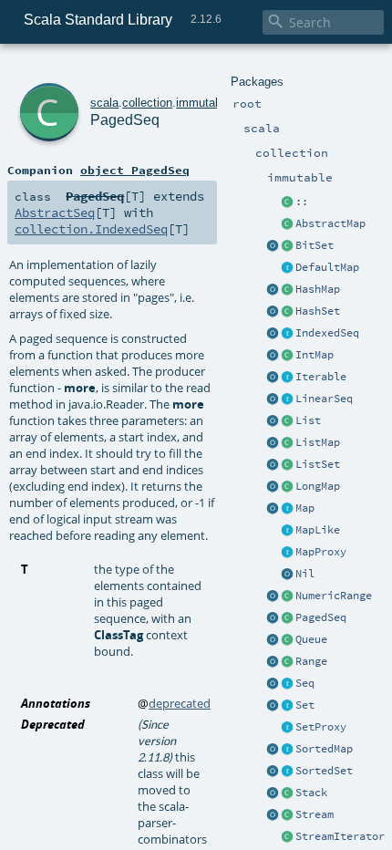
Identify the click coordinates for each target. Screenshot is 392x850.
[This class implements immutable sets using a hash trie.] (287, 312)
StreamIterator (340, 836)
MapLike (317, 529)
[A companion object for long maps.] (272, 487)
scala (104, 102)
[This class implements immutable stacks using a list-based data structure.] (287, 793)
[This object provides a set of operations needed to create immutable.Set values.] (272, 706)
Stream (314, 814)
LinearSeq (324, 398)
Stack (311, 792)
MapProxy (320, 551)
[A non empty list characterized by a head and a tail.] (287, 202)
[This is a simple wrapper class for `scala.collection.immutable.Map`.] (287, 552)
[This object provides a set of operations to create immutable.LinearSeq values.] (272, 399)
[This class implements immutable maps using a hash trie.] (287, 290)
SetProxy (320, 726)
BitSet (314, 245)
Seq (305, 683)
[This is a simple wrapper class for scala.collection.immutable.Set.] (287, 727)
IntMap (314, 354)
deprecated (180, 703)
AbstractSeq (55, 212)
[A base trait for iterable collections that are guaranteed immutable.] (287, 377)
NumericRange (333, 595)
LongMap (317, 486)
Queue (311, 639)
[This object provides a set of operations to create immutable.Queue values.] (272, 640)
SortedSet (324, 770)
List (308, 420)
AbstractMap (330, 223)
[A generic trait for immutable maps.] (287, 509)
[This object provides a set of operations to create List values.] (272, 421)
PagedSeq (320, 617)
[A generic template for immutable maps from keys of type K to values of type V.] (287, 530)
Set (305, 705)
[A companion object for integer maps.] (272, 355)
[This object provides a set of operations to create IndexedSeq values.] (272, 334)
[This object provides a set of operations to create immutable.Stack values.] (272, 793)
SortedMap (324, 748)
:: (301, 201)
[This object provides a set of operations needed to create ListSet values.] (272, 465)
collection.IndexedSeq (91, 229)
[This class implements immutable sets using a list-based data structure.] (287, 465)
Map (305, 508)
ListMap (317, 442)
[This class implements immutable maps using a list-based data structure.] (287, 443)
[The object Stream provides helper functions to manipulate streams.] (272, 815)
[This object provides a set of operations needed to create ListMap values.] (272, 443)
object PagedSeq (135, 169)
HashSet (317, 311)
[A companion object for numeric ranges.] (272, 596)
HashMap (317, 289)
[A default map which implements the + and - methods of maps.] (287, 268)
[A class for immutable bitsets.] (287, 246)
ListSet (317, 464)
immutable (203, 102)
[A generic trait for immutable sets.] (287, 706)
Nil (305, 573)
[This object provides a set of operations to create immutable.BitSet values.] (272, 246)
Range (311, 661)
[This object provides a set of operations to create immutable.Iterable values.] (272, 377)
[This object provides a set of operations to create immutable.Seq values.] (272, 684)
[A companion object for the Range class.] (272, 662)
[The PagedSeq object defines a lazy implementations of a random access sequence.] (272, 618)
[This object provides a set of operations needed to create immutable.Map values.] (272, 509)
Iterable (320, 376)
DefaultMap (327, 267)
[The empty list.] (287, 574)
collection (147, 102)
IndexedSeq (327, 333)
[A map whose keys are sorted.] (287, 749)
